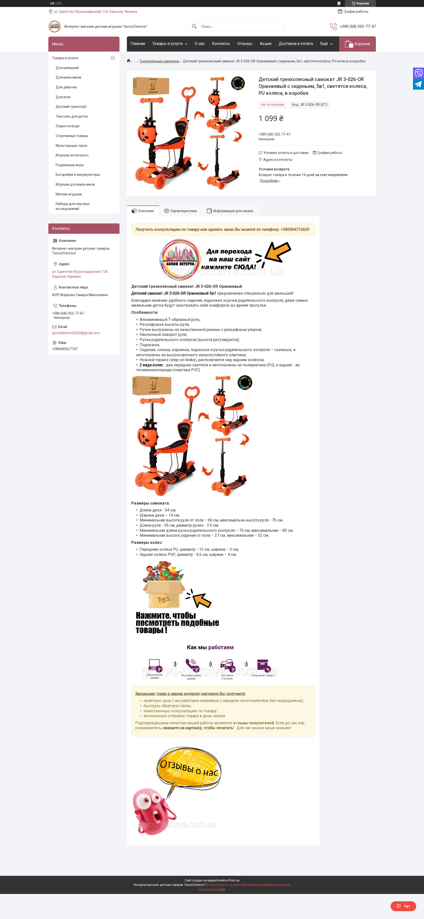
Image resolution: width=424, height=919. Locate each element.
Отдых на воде (68, 126)
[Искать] (194, 26)
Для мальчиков (68, 77)
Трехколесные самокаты (159, 61)
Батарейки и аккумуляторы (78, 175)
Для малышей (67, 68)
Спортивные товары (72, 136)
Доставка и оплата (296, 43)
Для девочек (66, 87)
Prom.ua (233, 880)
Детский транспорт (71, 107)
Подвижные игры (70, 165)
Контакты (221, 43)
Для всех (63, 97)
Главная (138, 43)
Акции (265, 43)
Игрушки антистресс (72, 155)
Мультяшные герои (71, 146)
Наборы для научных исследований (73, 206)
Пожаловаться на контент (225, 885)
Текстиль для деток (72, 116)
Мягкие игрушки (69, 194)
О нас (200, 43)
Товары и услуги (167, 43)
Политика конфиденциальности (268, 885)
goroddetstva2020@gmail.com (76, 333)
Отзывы (244, 43)
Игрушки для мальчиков (75, 184)
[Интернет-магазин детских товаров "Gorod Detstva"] (54, 26)
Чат (407, 906)
